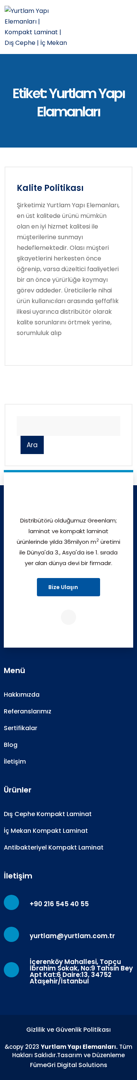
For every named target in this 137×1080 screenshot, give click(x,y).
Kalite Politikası (50, 188)
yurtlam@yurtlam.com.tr (72, 935)
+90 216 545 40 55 (59, 903)
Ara (32, 444)
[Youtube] (68, 617)
